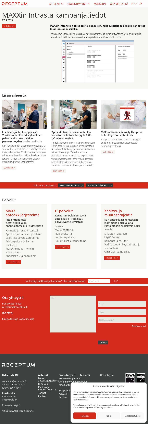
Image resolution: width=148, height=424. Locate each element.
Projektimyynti (77, 3)
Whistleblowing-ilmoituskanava (18, 410)
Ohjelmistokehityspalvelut (73, 381)
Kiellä (108, 415)
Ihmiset (42, 396)
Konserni (100, 3)
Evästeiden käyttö (11, 405)
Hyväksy (85, 415)
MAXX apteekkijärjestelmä (48, 379)
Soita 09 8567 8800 (70, 185)
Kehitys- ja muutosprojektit (47, 388)
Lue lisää (8, 167)
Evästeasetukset (132, 415)
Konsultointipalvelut (70, 378)
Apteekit (54, 3)
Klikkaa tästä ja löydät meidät (18, 319)
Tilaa (115, 281)
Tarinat (42, 393)
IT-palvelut (43, 384)
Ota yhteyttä (119, 3)
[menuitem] (56, 3)
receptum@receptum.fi (14, 307)
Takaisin (10, 26)
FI (132, 3)
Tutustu (12, 262)
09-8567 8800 (14, 303)
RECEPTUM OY (10, 374)
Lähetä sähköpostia (99, 185)
